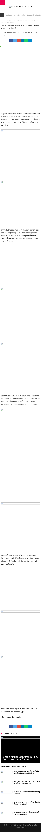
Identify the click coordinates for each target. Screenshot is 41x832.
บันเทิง (9, 21)
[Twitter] (20, 830)
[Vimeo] (24, 830)
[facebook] (11, 40)
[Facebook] (16, 830)
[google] (19, 40)
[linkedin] (22, 40)
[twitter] (15, 40)
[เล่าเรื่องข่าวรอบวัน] (20, 5)
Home (3, 21)
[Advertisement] (20, 90)
